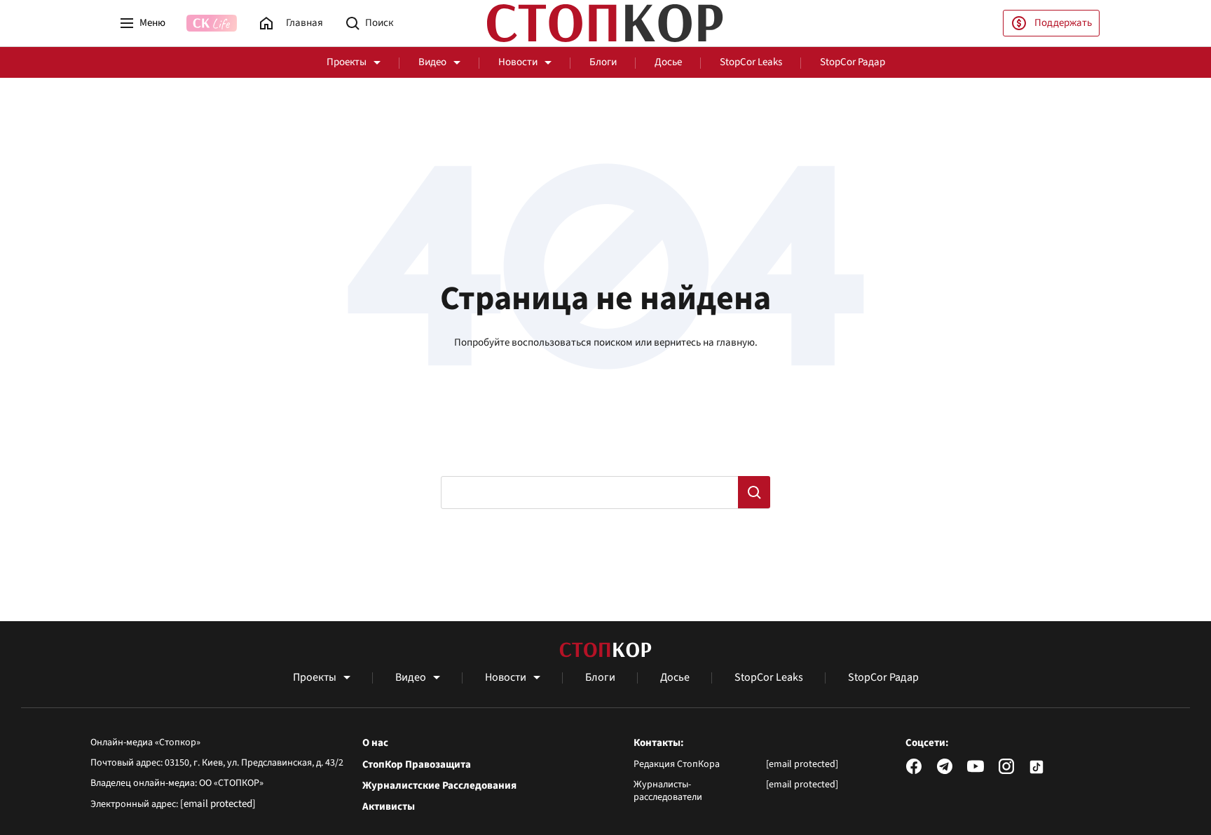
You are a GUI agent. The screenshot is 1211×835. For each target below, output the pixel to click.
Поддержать (1063, 22)
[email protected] (218, 803)
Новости (518, 62)
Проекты (347, 62)
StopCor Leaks (751, 62)
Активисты (388, 807)
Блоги (603, 62)
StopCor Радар (852, 62)
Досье (668, 62)
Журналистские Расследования (439, 786)
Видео (432, 62)
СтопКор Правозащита (416, 765)
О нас (375, 743)
